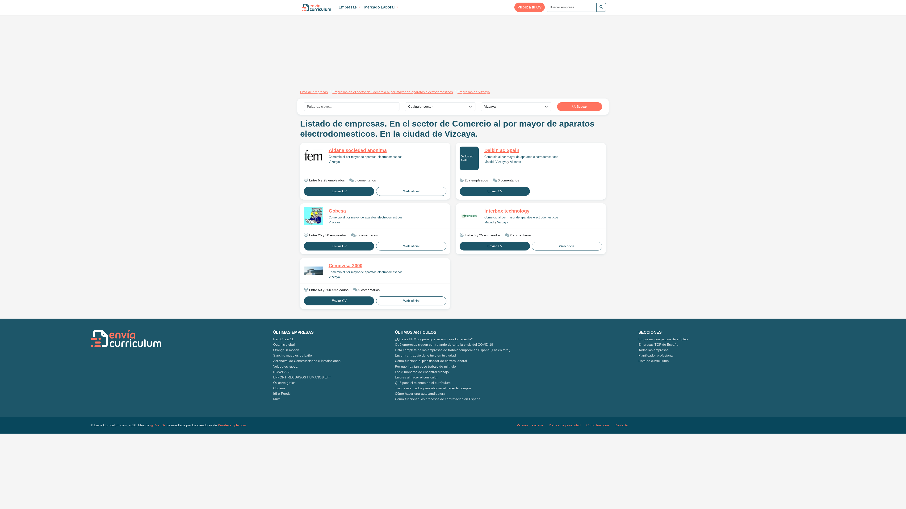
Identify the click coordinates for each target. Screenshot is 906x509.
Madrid (489, 162)
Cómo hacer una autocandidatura (420, 393)
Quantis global (284, 344)
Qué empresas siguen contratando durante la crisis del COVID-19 (444, 344)
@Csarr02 (158, 425)
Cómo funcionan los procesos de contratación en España (437, 399)
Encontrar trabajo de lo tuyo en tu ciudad (425, 355)
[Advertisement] (339, 49)
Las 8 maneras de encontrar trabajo (422, 372)
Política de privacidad (565, 425)
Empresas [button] (348, 7)
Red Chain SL (283, 339)
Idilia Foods (281, 393)
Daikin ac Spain (467, 158)
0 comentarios (365, 180)
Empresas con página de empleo (663, 339)
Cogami (279, 388)
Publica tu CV (529, 7)
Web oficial (411, 191)
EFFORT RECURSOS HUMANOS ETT (302, 377)
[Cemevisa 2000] (313, 271)
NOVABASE (282, 372)
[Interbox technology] (469, 216)
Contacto (621, 425)
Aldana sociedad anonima (358, 150)
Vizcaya (334, 162)
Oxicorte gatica (284, 383)
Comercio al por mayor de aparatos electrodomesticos (366, 157)
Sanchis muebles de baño (292, 355)
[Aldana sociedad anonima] (313, 155)
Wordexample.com (232, 425)
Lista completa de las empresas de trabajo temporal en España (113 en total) (452, 350)
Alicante (515, 162)
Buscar (581, 106)
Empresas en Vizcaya (473, 92)
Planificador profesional (655, 355)
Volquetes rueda (285, 366)
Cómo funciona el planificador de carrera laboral (431, 361)
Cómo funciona (597, 425)
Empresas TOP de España (658, 344)
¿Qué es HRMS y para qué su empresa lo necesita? (434, 339)
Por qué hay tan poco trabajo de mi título (425, 366)
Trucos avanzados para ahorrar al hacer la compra (433, 388)
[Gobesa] (313, 216)
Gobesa (337, 210)
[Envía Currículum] (316, 7)
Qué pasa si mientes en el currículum (423, 383)
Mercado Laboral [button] (379, 7)
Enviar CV (339, 191)
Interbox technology (506, 210)
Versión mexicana (530, 425)
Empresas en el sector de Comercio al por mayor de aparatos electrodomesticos (392, 92)
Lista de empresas (314, 92)
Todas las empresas (653, 350)
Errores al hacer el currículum (417, 377)
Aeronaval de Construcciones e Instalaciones (306, 361)
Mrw (276, 399)
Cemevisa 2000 (345, 265)
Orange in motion (286, 350)
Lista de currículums (653, 361)
